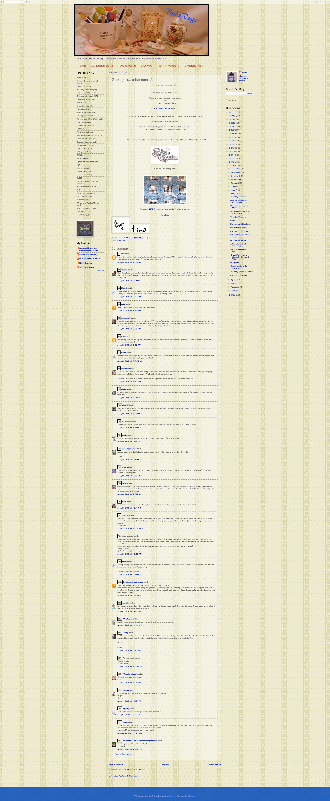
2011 (231, 166)
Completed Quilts (194, 65)
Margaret (125, 318)
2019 (232, 137)
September (236, 179)
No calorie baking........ (240, 240)
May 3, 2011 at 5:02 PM (129, 361)
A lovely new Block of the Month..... (240, 212)
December (236, 169)
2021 (232, 130)
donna (126, 690)
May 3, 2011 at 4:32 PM (129, 345)
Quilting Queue (128, 65)
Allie (123, 304)
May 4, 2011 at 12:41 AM (129, 611)
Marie (125, 561)
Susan (124, 270)
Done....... (234, 220)
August (234, 183)
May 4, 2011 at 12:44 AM (129, 625)
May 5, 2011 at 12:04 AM (130, 715)
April (233, 280)
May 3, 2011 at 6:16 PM (129, 428)
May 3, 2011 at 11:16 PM (129, 575)
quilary (124, 389)
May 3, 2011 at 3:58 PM (129, 329)
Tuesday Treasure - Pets (241, 272)
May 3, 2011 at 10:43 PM (129, 554)
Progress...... (235, 262)
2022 (232, 126)
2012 (232, 162)
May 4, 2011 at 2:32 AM (129, 650)
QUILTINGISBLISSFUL (90, 259)
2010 (232, 295)
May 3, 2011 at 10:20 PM (130, 529)
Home (83, 65)
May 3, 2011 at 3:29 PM (129, 310)
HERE (152, 209)
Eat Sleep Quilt (129, 449)
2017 (232, 144)
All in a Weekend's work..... (238, 250)
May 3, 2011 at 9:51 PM (129, 494)
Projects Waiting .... (169, 65)
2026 (232, 112)
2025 (232, 116)
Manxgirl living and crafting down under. (88, 249)
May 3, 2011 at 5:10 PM (129, 382)
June (233, 190)
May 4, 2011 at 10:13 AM (129, 666)
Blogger (191, 796)
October (235, 176)
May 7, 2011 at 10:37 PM (129, 749)
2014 (232, 155)
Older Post (214, 764)
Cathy (125, 633)
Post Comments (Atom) (133, 770)
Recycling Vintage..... (239, 275)
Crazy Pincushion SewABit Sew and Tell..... (239, 257)
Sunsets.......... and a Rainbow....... (239, 207)
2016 (232, 148)
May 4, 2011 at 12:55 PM (129, 701)
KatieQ (124, 288)
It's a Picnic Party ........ (240, 228)
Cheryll (125, 467)
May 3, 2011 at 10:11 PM (129, 508)
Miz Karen (128, 619)
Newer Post (116, 764)
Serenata (125, 368)
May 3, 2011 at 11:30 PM (129, 595)
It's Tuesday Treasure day (240, 236)
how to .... (123, 240)
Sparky (126, 708)
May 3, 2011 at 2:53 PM (129, 262)
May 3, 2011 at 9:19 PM (129, 460)
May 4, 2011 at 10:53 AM (129, 683)
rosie (124, 435)
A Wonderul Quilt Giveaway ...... (238, 245)
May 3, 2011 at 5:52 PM (129, 398)
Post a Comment (123, 754)
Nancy (126, 722)
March (234, 283)
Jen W (125, 405)
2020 (232, 134)
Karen (123, 352)
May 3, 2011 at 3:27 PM (129, 297)
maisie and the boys (88, 254)
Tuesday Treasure (238, 197)
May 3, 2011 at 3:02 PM (129, 281)
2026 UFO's (147, 65)
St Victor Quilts (86, 267)
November (236, 172)
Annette (126, 603)
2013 (232, 159)
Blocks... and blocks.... (240, 224)
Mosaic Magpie (130, 674)
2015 (232, 151)
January (235, 290)
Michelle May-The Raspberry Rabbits (140, 740)
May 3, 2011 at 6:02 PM (129, 414)
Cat (123, 336)
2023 (232, 123)
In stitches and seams (133, 582)
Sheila (125, 483)
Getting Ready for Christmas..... (238, 201)
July (233, 186)
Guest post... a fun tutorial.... (239, 267)
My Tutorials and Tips (103, 65)
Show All (100, 270)
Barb (124, 502)
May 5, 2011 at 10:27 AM (129, 733)
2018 (232, 141)
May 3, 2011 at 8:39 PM (129, 441)
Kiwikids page (85, 263)
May (233, 194)
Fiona (244, 72)
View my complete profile (243, 78)
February (235, 287)
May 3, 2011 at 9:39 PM (129, 476)
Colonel (172, 796)
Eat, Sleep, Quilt (162, 108)
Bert (123, 254)
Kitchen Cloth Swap (239, 231)
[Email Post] (148, 238)
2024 (232, 119)
